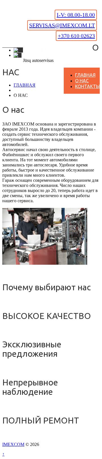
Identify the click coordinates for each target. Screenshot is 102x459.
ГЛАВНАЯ (85, 75)
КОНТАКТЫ (87, 86)
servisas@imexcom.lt (62, 25)
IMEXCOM (13, 444)
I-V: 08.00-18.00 (76, 15)
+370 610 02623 (76, 36)
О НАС (82, 80)
